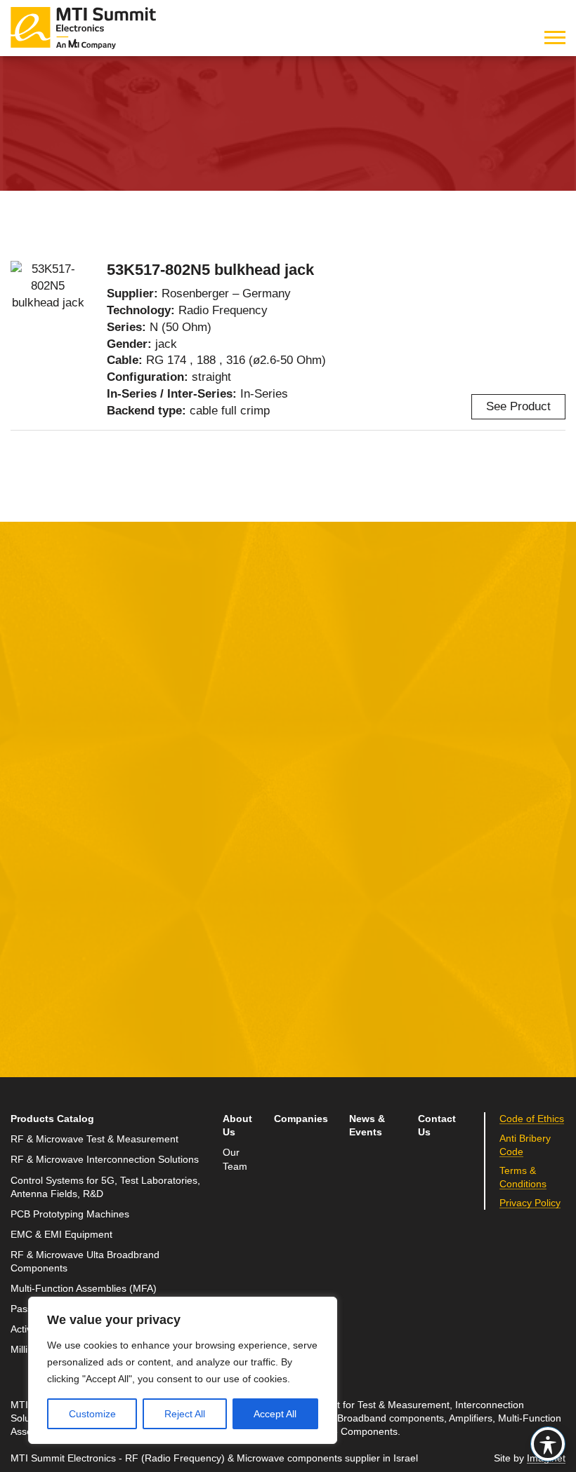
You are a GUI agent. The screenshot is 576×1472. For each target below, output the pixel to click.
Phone (28, 901)
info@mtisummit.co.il (450, 888)
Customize (92, 1413)
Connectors (327, 99)
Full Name (39, 771)
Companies (301, 1119)
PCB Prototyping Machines (70, 1214)
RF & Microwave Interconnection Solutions (171, 99)
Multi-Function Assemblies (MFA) (84, 1288)
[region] (182, 1370)
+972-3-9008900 (459, 854)
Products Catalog (52, 1119)
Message (223, 771)
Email (26, 836)
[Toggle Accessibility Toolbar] (548, 1444)
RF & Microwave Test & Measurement (94, 1139)
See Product (518, 406)
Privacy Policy (139, 985)
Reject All (184, 1413)
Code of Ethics (531, 1119)
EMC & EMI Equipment (61, 1234)
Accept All (275, 1413)
